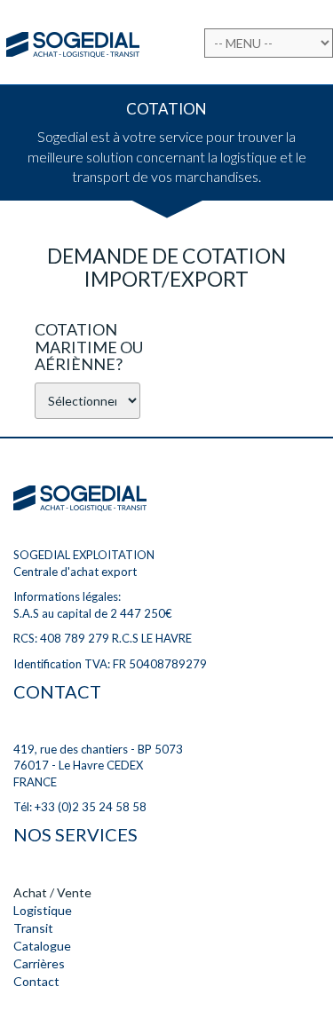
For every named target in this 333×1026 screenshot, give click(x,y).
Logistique (42, 910)
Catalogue (42, 945)
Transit (33, 927)
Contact (36, 981)
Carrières (39, 963)
